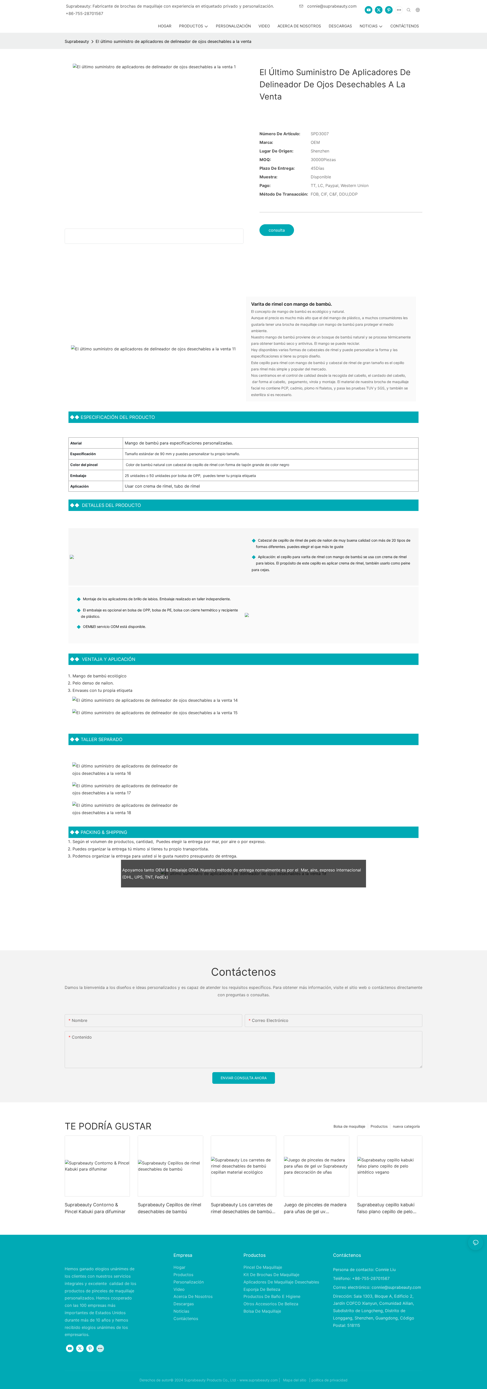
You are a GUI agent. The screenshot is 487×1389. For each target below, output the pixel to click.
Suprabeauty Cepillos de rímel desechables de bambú (169, 1208)
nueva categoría (406, 1126)
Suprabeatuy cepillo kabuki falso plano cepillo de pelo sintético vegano (385, 1208)
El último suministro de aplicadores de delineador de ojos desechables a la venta (173, 41)
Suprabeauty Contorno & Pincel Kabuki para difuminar (95, 1208)
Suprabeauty (77, 41)
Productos (379, 1126)
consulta (277, 230)
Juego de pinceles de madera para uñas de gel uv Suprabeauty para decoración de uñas (315, 1208)
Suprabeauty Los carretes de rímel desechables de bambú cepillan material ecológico (241, 1208)
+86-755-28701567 (84, 13)
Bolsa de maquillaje (349, 1126)
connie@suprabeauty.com (331, 6)
